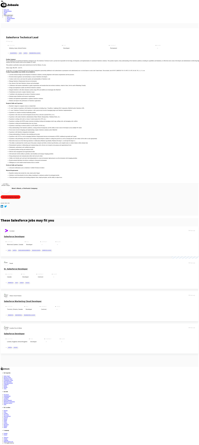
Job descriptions (8, 11)
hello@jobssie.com (8, 441)
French (5, 434)
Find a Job (6, 9)
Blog (5, 14)
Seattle (5, 420)
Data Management (8, 383)
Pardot (5, 385)
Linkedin (6, 440)
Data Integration (8, 381)
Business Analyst (8, 403)
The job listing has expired (10, 197)
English (5, 433)
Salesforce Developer (14, 236)
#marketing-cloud (34, 53)
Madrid (5, 426)
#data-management (24, 250)
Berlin (5, 427)
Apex (5, 388)
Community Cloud (8, 380)
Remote (6, 410)
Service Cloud (7, 377)
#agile (27, 282)
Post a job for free (8, 15)
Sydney (5, 423)
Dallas (5, 421)
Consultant (6, 397)
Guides (5, 12)
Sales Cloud (7, 376)
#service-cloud (46, 250)
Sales (5, 404)
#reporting (18, 315)
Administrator (7, 396)
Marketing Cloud (8, 378)
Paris (5, 412)
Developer (6, 394)
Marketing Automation (9, 401)
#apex (25, 53)
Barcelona (6, 424)
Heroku (5, 387)
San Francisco (7, 416)
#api (20, 53)
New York (6, 414)
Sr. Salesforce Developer (16, 269)
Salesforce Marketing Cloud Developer (23, 301)
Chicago (6, 417)
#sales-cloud (36, 250)
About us (6, 437)
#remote (10, 282)
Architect (6, 398)
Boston (5, 419)
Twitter (5, 438)
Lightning (6, 384)
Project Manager (8, 400)
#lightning (13, 53)
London (6, 413)
